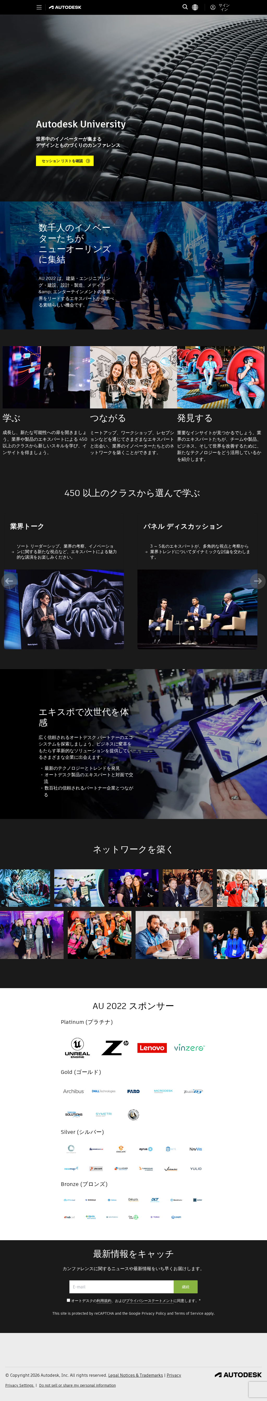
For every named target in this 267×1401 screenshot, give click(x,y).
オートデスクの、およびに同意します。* (136, 1300)
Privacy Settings (19, 1385)
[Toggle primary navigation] (39, 7)
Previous (9, 581)
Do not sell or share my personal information (77, 1385)
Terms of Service (188, 1313)
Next (258, 581)
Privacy (174, 1375)
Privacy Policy (154, 1313)
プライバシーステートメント (149, 1300)
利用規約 (104, 1300)
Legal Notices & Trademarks (135, 1375)
